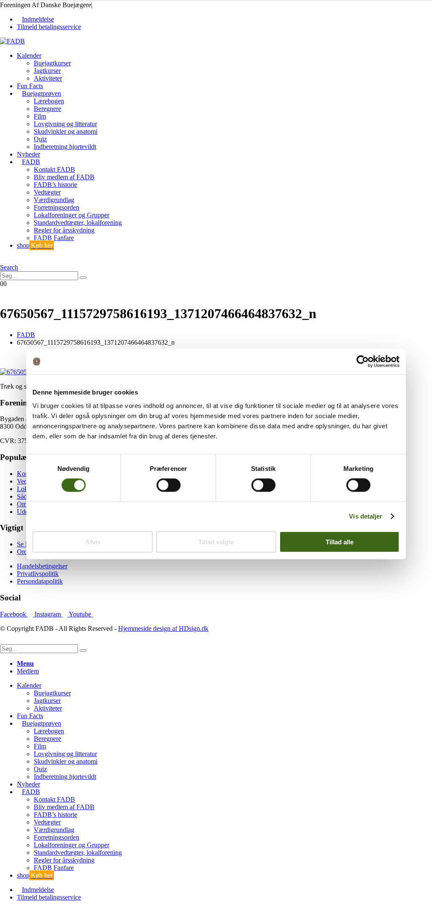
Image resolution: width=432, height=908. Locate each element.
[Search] (83, 277)
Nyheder (28, 154)
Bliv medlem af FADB (64, 177)
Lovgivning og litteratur (65, 123)
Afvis (92, 541)
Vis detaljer (365, 516)
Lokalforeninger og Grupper (71, 215)
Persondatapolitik (40, 581)
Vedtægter (47, 192)
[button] (2, 259)
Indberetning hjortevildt (65, 146)
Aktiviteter (48, 78)
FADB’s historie (55, 184)
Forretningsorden (56, 207)
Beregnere (47, 108)
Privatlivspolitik (38, 573)
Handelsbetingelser (42, 566)
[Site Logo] (12, 41)
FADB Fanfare (54, 237)
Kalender (29, 55)
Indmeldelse (38, 19)
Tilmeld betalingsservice (49, 26)
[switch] (169, 485)
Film (40, 116)
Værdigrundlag (54, 199)
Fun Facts (30, 85)
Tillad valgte (216, 541)
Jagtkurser (47, 70)
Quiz (40, 139)
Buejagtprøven (41, 93)
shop (35, 245)
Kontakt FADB (54, 169)
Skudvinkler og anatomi (65, 131)
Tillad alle (340, 541)
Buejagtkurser (52, 63)
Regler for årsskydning (64, 230)
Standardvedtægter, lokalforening (78, 222)
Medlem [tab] (28, 671)
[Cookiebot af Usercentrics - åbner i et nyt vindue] (363, 361)
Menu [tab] (25, 663)
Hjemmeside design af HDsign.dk (163, 628)
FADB (31, 161)
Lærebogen (49, 101)
